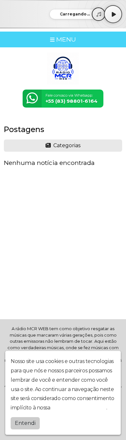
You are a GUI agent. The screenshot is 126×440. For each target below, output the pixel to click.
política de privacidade (78, 408)
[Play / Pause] (113, 14)
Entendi (25, 423)
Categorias (66, 145)
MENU (65, 39)
